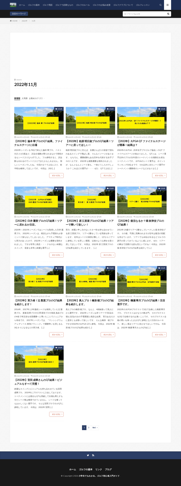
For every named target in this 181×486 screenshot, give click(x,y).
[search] (168, 14)
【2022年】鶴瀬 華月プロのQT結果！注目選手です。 (141, 302)
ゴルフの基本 (34, 5)
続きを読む (56, 175)
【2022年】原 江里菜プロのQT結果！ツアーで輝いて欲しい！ (90, 222)
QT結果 (60, 109)
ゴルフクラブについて (123, 5)
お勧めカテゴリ (36, 98)
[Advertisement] (90, 58)
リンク (98, 469)
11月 (33, 21)
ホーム (22, 5)
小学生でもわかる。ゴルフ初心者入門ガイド (99, 476)
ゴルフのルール (83, 5)
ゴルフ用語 (47, 5)
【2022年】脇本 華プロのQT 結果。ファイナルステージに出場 (38, 143)
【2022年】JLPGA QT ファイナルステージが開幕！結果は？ (141, 143)
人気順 (25, 98)
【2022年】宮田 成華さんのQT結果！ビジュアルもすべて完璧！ (38, 381)
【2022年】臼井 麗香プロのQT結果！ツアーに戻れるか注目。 (38, 222)
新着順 (17, 98)
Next (94, 428)
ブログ (108, 469)
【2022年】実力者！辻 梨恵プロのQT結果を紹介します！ (38, 302)
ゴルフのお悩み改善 (101, 5)
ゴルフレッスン (143, 5)
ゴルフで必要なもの (64, 5)
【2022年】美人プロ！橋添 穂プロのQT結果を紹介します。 (90, 302)
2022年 (24, 21)
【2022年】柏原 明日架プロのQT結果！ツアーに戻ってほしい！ (90, 143)
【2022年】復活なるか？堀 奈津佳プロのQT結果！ (140, 222)
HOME (15, 21)
